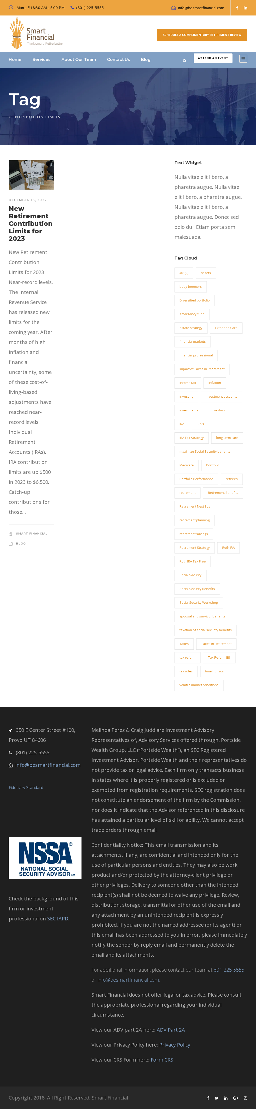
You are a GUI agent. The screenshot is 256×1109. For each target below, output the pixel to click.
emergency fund (192, 314)
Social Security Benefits (197, 588)
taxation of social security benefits (206, 630)
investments (189, 410)
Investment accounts (221, 396)
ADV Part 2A (171, 1029)
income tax (188, 382)
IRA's (200, 424)
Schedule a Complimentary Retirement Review (202, 35)
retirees (232, 479)
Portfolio (212, 465)
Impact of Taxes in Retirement (202, 369)
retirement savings (194, 534)
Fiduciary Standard (26, 787)
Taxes (184, 643)
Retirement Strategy (195, 547)
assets (206, 273)
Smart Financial (32, 533)
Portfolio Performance (196, 479)
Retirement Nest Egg (195, 506)
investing (186, 396)
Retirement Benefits (223, 492)
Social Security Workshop (199, 602)
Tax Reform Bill (219, 657)
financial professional (196, 355)
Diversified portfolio (195, 300)
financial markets (193, 341)
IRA (182, 424)
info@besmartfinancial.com (201, 7)
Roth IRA (228, 547)
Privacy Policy (174, 1044)
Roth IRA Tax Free (193, 561)
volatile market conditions (199, 685)
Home (15, 59)
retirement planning (195, 520)
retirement (188, 492)
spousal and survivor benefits (202, 616)
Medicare (187, 465)
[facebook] (237, 7)
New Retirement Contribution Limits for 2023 (30, 223)
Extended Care (226, 327)
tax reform (188, 657)
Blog (145, 59)
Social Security (191, 575)
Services (41, 59)
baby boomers (191, 286)
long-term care (227, 437)
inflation (214, 382)
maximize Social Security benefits (205, 451)
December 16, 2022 (28, 200)
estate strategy (191, 327)
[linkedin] (245, 7)
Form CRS (162, 1059)
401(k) (184, 273)
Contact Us (118, 59)
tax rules (186, 671)
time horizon (214, 671)
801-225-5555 (229, 969)
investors (218, 410)
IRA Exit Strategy (192, 437)
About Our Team (79, 59)
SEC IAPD (57, 918)
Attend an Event (213, 58)
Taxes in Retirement (216, 643)
